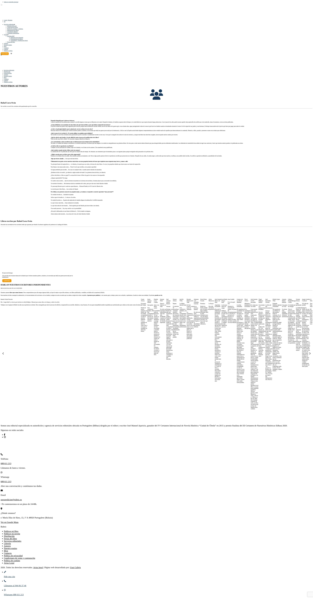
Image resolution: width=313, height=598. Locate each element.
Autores (6, 43)
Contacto (6, 48)
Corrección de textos (12, 27)
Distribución (10, 36)
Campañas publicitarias (13, 33)
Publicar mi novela (12, 534)
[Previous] (3, 353)
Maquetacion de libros (13, 30)
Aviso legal (38, 567)
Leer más (7, 280)
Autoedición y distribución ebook (19, 40)
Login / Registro (8, 20)
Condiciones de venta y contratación (19, 558)
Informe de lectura (12, 26)
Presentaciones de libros (16, 39)
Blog (5, 46)
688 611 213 (6, 463)
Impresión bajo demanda (16, 37)
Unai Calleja (75, 567)
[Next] (310, 353)
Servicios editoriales (9, 24)
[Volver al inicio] (13, 17)
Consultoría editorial (12, 31)
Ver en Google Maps (9, 522)
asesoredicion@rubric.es (11, 499)
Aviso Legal (9, 563)
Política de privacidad (13, 555)
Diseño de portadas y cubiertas (15, 29)
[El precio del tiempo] (20, 269)
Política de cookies (12, 560)
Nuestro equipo (8, 45)
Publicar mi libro (8, 50)
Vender (6, 34)
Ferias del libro (11, 42)
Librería (6, 49)
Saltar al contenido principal (11, 2)
